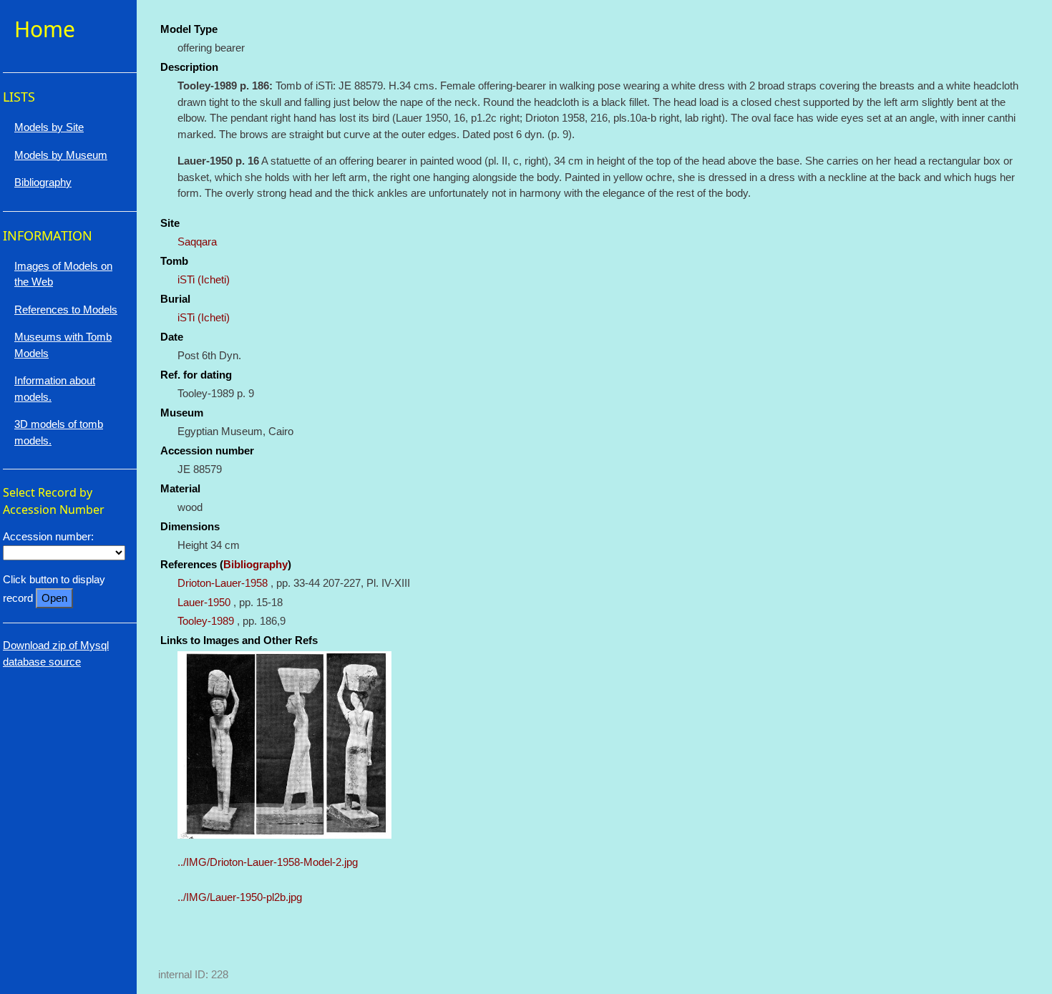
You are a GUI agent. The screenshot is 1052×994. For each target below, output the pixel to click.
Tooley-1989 (205, 621)
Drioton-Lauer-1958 (222, 583)
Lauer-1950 (203, 602)
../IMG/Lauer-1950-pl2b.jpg (239, 897)
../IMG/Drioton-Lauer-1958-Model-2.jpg (267, 862)
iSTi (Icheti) (203, 279)
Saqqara (197, 241)
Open (54, 598)
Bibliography (255, 564)
